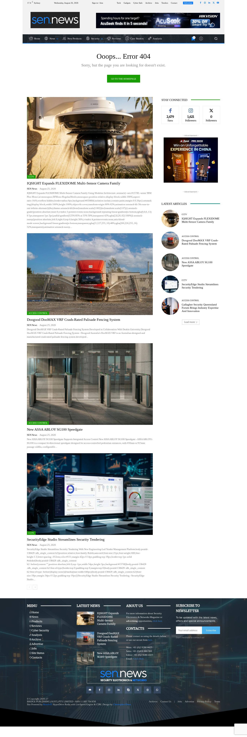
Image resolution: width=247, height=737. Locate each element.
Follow (190, 108)
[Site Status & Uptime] (201, 38)
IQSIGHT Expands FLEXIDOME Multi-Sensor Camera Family (73, 183)
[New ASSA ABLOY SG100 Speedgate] (90, 384)
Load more (189, 322)
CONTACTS (135, 628)
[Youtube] (218, 3)
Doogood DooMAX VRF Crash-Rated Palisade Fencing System (73, 320)
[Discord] (89, 689)
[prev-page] (29, 587)
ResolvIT (47, 704)
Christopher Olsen (122, 704)
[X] (213, 3)
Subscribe (211, 630)
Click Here (138, 658)
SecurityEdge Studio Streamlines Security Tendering (66, 539)
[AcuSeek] (158, 20)
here (150, 640)
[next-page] (35, 587)
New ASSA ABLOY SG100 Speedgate (55, 429)
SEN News (32, 188)
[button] (216, 38)
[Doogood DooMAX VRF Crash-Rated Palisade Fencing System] (90, 274)
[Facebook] (200, 3)
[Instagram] (205, 3)
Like (170, 108)
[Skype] (128, 689)
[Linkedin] (209, 3)
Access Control (38, 313)
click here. (158, 621)
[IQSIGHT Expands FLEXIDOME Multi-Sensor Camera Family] (90, 138)
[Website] (147, 689)
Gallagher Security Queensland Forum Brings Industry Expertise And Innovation (200, 308)
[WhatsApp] (157, 689)
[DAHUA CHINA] (191, 160)
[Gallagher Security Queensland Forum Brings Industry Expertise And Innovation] (170, 306)
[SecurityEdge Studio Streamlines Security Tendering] (90, 494)
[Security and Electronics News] (55, 20)
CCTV (31, 177)
